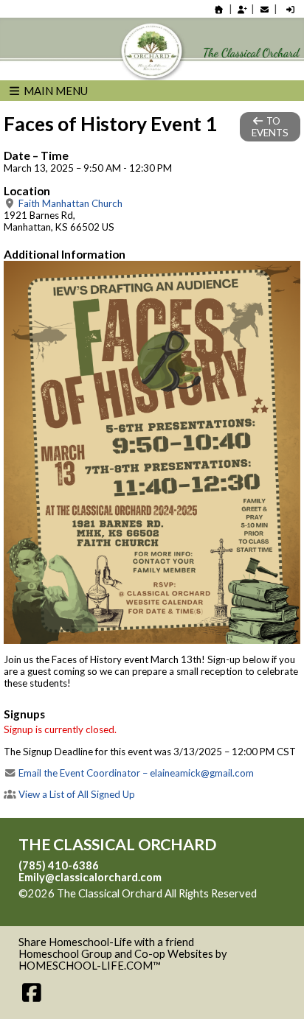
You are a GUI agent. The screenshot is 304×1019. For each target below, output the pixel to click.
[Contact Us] (264, 9)
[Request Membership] (242, 9)
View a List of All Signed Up (75, 794)
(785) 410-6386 (58, 865)
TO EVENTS (270, 127)
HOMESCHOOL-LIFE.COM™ (89, 965)
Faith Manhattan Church (69, 203)
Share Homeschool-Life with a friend (106, 942)
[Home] (219, 9)
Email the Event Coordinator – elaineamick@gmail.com (135, 773)
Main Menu (54, 90)
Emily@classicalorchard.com (90, 877)
